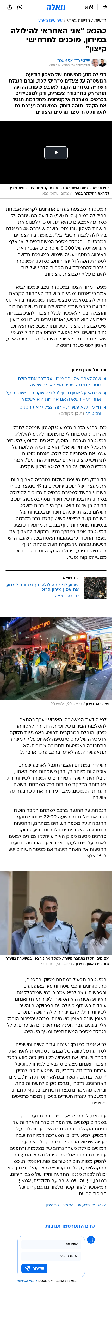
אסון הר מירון (70, 1205)
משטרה (89, 1205)
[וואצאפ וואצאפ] (19, 7)
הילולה (102, 1205)
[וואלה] (56, 7)
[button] (89, 7)
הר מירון (52, 1205)
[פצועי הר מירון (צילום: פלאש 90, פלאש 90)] (56, 663)
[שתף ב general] (10, 7)
